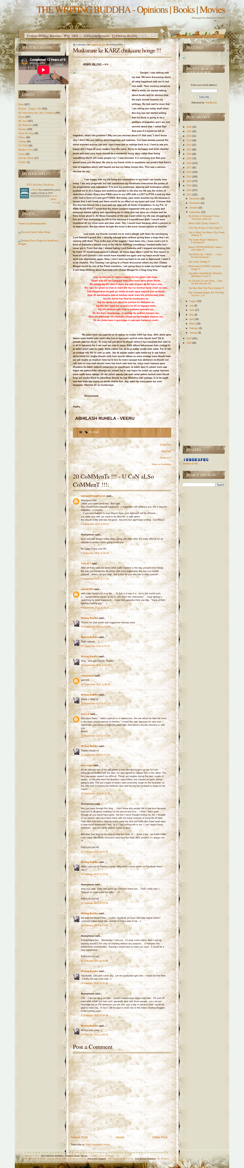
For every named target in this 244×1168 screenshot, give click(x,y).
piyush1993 (87, 589)
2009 (189, 343)
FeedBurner (211, 102)
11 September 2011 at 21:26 (95, 755)
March (192, 323)
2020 (189, 154)
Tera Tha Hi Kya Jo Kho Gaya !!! (205, 228)
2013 (189, 185)
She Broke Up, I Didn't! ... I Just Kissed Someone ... (205, 256)
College (22, 141)
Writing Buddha (90, 618)
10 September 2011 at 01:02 (95, 665)
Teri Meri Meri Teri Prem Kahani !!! (206, 288)
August (193, 301)
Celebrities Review (124, 35)
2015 (189, 176)
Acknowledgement (96, 35)
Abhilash (34, 189)
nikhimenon (88, 675)
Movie (21, 117)
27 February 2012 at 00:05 (94, 983)
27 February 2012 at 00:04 (94, 961)
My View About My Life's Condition (36, 112)
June (192, 310)
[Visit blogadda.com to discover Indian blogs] (34, 232)
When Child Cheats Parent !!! (203, 223)
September (195, 212)
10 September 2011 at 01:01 (95, 646)
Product (22, 162)
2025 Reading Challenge (40, 184)
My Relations (25, 125)
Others (22, 137)
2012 (189, 190)
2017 (189, 167)
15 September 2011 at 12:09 (95, 793)
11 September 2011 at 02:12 (95, 703)
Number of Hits (190, 463)
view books (56, 202)
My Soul (23, 121)
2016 (189, 172)
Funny (22, 154)
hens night (87, 765)
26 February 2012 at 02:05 (94, 851)
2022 (189, 145)
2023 (189, 140)
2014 (189, 181)
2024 (189, 136)
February (194, 328)
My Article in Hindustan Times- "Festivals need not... (204, 217)
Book (21, 104)
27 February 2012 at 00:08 (94, 1015)
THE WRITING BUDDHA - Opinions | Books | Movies (130, 9)
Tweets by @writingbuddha (32, 223)
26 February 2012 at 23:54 (94, 925)
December (195, 198)
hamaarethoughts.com (93, 496)
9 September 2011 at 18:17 (95, 607)
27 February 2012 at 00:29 (94, 1034)
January (193, 332)
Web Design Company (96, 1158)
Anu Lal (85, 714)
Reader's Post (26, 149)
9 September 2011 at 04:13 (95, 524)
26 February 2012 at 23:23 (94, 874)
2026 (189, 127)
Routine (22, 129)
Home (120, 1137)
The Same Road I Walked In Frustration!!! (203, 241)
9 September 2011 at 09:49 (95, 553)
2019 (189, 158)
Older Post (160, 1137)
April (192, 319)
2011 (189, 194)
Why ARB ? (72, 35)
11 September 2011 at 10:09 (95, 735)
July (191, 305)
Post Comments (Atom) (98, 1144)
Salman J (86, 563)
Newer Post (79, 1137)
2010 (189, 338)
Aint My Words (26, 158)
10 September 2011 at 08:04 (95, 684)
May (192, 314)
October (193, 207)
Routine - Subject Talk (30, 108)
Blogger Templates (145, 1158)
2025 (189, 131)
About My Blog (26, 133)
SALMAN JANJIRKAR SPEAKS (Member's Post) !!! (205, 275)
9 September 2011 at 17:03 (95, 578)
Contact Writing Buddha (44, 35)
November (195, 203)
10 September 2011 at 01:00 (95, 626)
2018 (189, 163)
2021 (189, 149)
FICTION (23, 145)
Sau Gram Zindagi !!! (199, 261)
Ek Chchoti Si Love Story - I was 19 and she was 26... (205, 282)
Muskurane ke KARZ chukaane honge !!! (117, 50)
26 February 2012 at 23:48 (94, 903)
